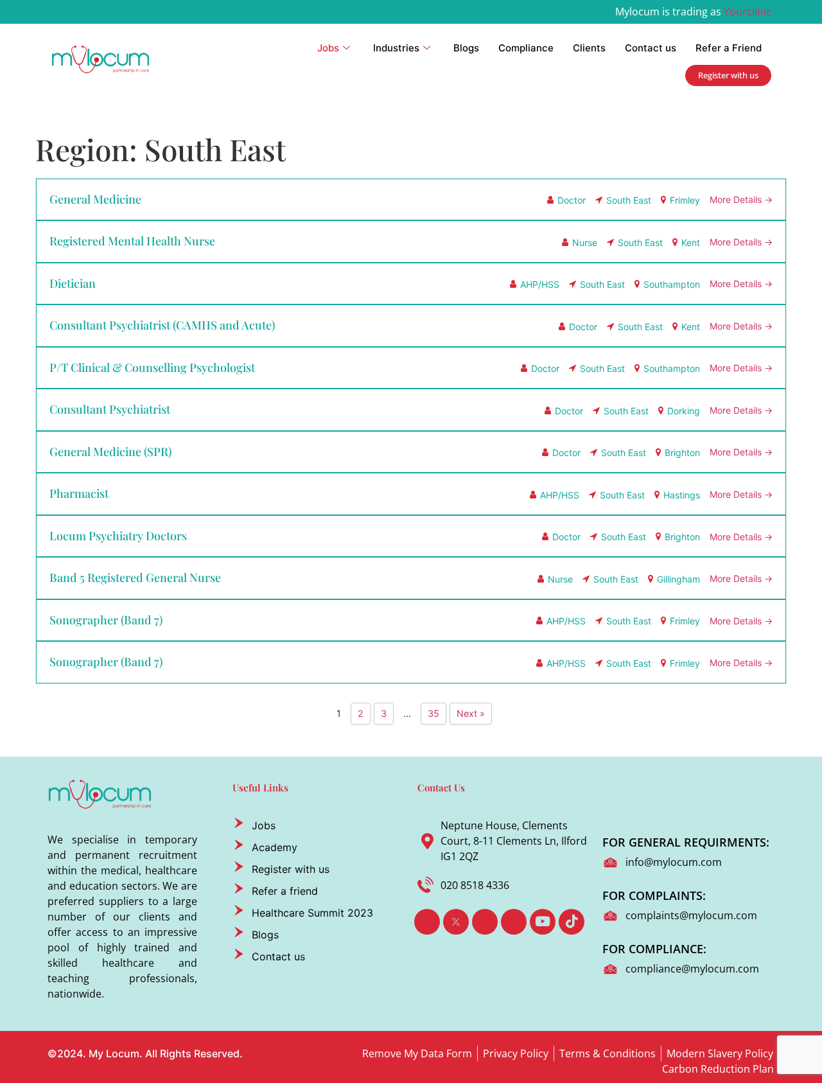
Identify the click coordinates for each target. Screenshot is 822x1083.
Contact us (650, 48)
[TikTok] (571, 922)
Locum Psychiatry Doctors (118, 535)
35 (433, 713)
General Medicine (95, 199)
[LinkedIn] (485, 922)
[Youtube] (542, 922)
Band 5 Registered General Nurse (135, 577)
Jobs (328, 48)
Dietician (72, 283)
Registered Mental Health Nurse (132, 241)
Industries (396, 48)
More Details (737, 199)
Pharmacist (79, 493)
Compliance (526, 48)
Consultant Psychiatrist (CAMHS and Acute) (162, 325)
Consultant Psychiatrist (109, 409)
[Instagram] (514, 922)
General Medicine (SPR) (110, 451)
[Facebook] (427, 922)
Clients (589, 48)
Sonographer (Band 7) (105, 620)
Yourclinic (747, 11)
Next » (471, 713)
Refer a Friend (728, 48)
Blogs (466, 48)
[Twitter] (456, 922)
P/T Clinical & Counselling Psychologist (152, 367)
